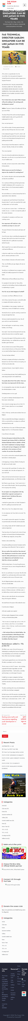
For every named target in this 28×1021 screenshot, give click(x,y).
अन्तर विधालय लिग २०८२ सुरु (8, 746)
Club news (4, 808)
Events (3, 811)
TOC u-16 (4, 832)
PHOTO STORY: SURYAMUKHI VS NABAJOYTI (12, 755)
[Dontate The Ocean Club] (24, 983)
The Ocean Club (11, 3)
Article (18, 66)
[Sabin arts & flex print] (14, 853)
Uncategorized (5, 835)
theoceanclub (6, 69)
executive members (6, 814)
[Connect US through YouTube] (14, 892)
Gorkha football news (7, 820)
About (18, 971)
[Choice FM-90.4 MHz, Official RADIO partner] (14, 871)
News (3, 823)
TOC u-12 (4, 829)
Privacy (19, 981)
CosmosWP (17, 1017)
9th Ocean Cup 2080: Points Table (10, 749)
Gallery (3, 817)
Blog (18, 968)
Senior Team (5, 826)
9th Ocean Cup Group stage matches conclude (12, 752)
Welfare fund (5, 838)
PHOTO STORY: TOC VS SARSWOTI (11, 763)
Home (18, 966)
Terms (18, 984)
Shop (18, 974)
